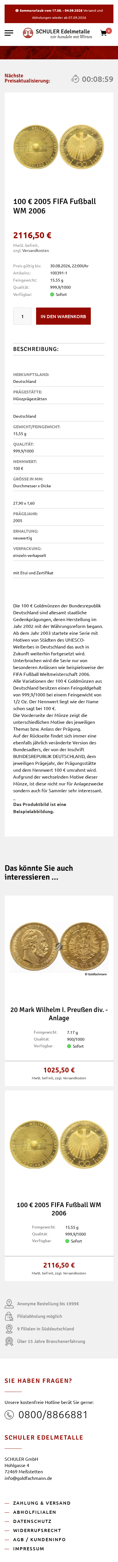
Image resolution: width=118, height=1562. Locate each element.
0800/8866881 (53, 1414)
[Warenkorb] (106, 34)
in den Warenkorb (63, 316)
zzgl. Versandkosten (70, 1078)
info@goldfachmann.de (28, 1478)
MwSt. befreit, (43, 1078)
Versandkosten (35, 250)
